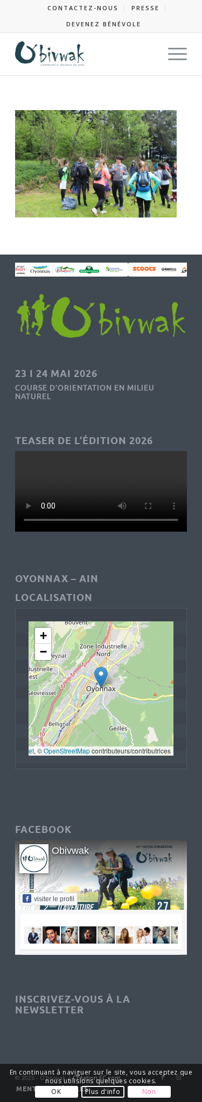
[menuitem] (83, 8)
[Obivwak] (83, 53)
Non (149, 1091)
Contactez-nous (83, 8)
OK (56, 1091)
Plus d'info (103, 1091)
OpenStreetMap (67, 750)
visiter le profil (54, 899)
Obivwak (70, 850)
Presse (145, 8)
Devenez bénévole (103, 24)
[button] (101, 677)
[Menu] (172, 53)
